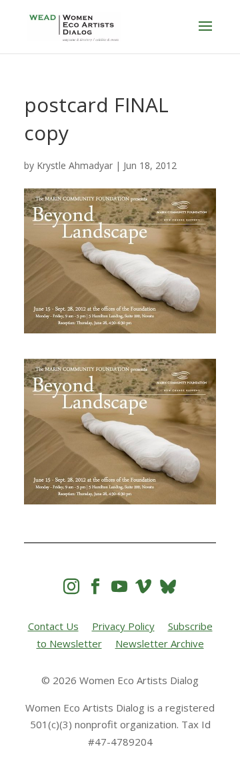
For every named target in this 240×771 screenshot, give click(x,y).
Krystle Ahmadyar (75, 165)
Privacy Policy (123, 626)
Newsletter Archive (159, 643)
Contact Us (53, 626)
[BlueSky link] (168, 586)
